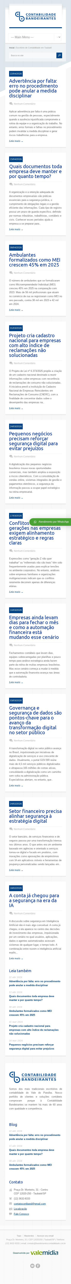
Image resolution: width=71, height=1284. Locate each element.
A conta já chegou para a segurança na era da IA (34, 900)
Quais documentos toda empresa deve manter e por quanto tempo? (35, 171)
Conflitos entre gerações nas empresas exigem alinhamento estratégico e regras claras (35, 532)
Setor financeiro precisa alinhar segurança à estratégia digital (35, 816)
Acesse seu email (45, 1236)
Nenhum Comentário (24, 104)
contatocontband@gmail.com (30, 1203)
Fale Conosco (21, 1214)
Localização (20, 1208)
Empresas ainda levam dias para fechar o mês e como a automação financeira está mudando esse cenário (34, 627)
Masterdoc (29, 1236)
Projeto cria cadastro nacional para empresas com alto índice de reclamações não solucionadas (35, 345)
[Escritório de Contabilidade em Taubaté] (35, 23)
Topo (19, 1236)
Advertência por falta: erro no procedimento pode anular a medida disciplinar (33, 88)
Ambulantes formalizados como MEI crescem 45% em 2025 (34, 259)
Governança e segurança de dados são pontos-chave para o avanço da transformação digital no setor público (35, 720)
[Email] (32, 1266)
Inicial (11, 48)
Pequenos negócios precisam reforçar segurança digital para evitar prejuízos (33, 441)
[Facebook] (38, 1266)
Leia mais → (16, 141)
